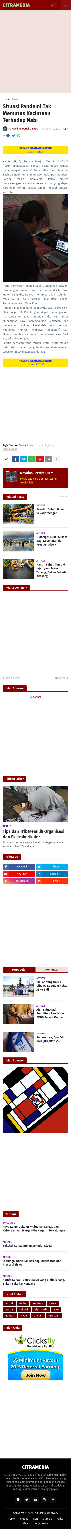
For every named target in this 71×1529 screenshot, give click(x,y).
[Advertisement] (35, 51)
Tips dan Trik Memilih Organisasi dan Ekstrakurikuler (33, 834)
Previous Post (12, 677)
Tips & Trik (41, 1309)
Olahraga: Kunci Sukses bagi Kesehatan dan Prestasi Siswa (52, 540)
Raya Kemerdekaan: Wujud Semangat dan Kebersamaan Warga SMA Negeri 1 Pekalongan (34, 1228)
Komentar (51, 969)
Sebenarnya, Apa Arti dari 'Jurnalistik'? (50, 1039)
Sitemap (47, 1518)
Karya (52, 1303)
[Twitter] (13, 135)
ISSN (35, 1518)
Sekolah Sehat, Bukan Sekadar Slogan (50, 511)
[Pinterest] (40, 459)
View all (64, 496)
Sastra (9, 1309)
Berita (39, 445)
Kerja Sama (41, 1523)
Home (6, 99)
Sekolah (24, 1309)
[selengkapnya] (49, 1489)
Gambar (10, 1315)
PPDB (24, 1315)
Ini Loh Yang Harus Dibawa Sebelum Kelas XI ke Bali (51, 985)
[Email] (48, 459)
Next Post (60, 677)
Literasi (37, 1315)
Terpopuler (19, 969)
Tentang (23, 1518)
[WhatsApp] (18, 135)
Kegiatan (49, 445)
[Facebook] (8, 135)
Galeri (26, 1523)
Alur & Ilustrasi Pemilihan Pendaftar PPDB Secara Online (50, 1013)
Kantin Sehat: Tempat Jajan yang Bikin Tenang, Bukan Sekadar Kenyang (52, 570)
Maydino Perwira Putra (36, 473)
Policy (59, 1518)
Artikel (15, 99)
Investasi (54, 1315)
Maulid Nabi (10, 449)
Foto (56, 1309)
